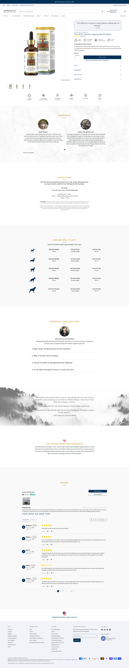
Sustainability (33, 633)
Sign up (77, 640)
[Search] (102, 11)
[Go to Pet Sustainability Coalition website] (108, 640)
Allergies (10, 629)
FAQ (4, 5)
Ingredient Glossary (35, 636)
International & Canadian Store (27, 5)
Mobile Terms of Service (58, 642)
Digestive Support (12, 636)
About (39, 16)
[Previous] (26, 135)
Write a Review (98, 491)
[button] (77, 36)
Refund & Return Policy (58, 638)
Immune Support (12, 638)
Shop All (6, 16)
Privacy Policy (55, 647)
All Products (16, 16)
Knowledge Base (56, 629)
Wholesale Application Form (37, 642)
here (63, 453)
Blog (63, 16)
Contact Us (54, 649)
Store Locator (15, 5)
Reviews (8, 5)
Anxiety (10, 631)
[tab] (64, 149)
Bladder (10, 633)
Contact (46, 16)
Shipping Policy (56, 644)
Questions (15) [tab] (33, 519)
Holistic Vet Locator (57, 651)
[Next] (102, 135)
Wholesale (55, 16)
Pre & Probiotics (12, 644)
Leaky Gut (10, 642)
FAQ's (53, 631)
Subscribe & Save (28, 16)
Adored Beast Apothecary (81, 32)
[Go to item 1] (26, 501)
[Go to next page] (74, 591)
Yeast (9, 647)
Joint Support (11, 640)
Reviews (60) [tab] (26, 519)
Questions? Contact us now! (119, 5)
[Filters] (96, 520)
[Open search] (91, 520)
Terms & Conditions (57, 640)
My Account (55, 633)
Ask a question (98, 494)
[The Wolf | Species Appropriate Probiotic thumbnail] (11, 86)
